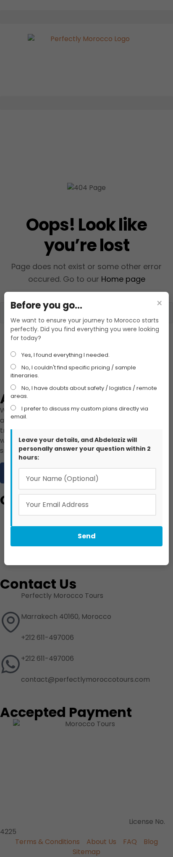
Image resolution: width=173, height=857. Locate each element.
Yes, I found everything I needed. (65, 355)
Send (87, 536)
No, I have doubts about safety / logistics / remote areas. (83, 392)
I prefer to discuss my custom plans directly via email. (79, 413)
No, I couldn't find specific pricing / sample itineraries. (73, 372)
